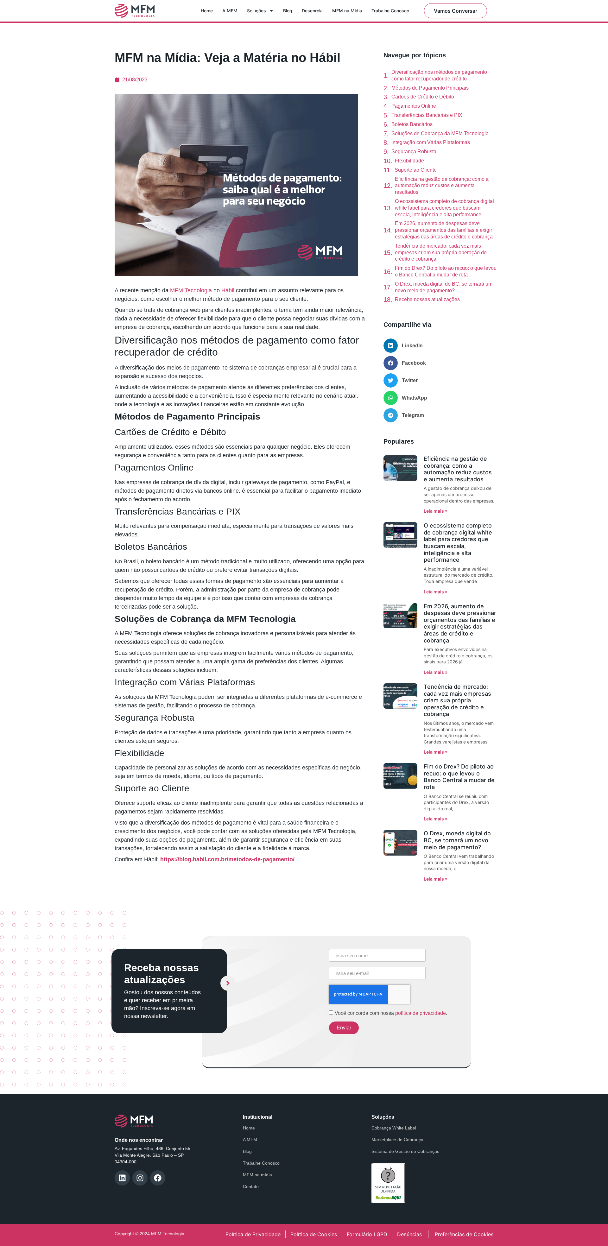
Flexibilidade (409, 160)
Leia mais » (435, 511)
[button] (440, 345)
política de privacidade (420, 1013)
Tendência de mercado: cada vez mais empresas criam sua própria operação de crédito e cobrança (441, 252)
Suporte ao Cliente (416, 170)
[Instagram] (140, 1178)
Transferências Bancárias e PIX (426, 115)
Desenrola (312, 10)
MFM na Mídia (347, 10)
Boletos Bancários (412, 124)
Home (207, 10)
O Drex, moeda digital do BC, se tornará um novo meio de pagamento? (443, 287)
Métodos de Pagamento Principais (430, 88)
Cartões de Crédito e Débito (422, 96)
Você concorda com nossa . (391, 1013)
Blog (287, 10)
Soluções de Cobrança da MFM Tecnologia (440, 133)
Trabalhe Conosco (390, 10)
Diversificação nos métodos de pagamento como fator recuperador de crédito (439, 75)
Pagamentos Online (413, 106)
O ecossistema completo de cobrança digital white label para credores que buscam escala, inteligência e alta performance (444, 208)
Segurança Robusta (413, 151)
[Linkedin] (122, 1178)
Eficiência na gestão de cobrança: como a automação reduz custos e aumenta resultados (442, 185)
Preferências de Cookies (464, 1234)
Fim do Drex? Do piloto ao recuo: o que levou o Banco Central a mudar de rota (446, 271)
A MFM (230, 10)
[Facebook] (157, 1178)
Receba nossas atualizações (427, 299)
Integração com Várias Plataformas (430, 142)
